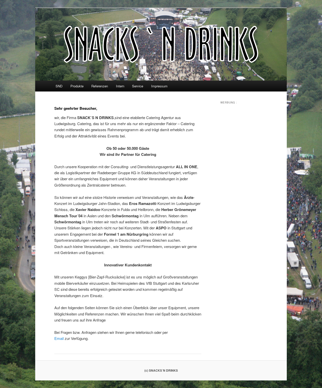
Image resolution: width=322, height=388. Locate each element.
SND (59, 86)
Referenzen (99, 86)
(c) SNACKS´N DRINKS (161, 370)
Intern (120, 86)
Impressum (159, 86)
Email (59, 338)
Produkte (77, 86)
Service (137, 86)
